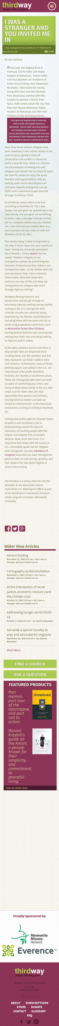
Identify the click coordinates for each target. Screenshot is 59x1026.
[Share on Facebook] (6, 522)
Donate (36, 1007)
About (15, 1003)
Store (21, 1007)
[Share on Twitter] (13, 522)
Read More (14, 650)
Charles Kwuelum (44, 621)
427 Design (35, 990)
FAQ (29, 1015)
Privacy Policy (29, 987)
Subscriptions (37, 1003)
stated (33, 253)
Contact (19, 1011)
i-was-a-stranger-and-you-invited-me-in (21, 48)
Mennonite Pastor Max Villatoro (26, 328)
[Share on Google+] (20, 522)
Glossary (38, 1011)
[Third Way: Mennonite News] (17, 6)
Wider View (44, 48)
